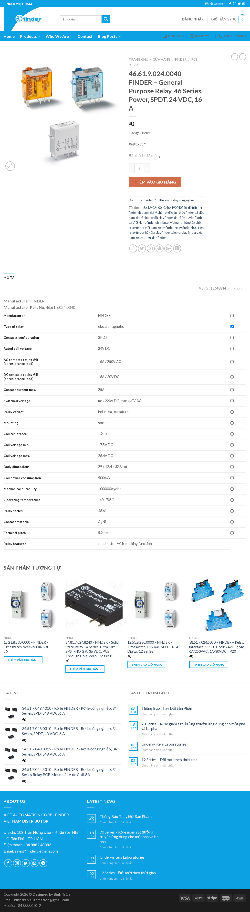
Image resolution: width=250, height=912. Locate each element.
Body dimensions (17, 467)
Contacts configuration (22, 338)
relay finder (166, 228)
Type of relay (14, 327)
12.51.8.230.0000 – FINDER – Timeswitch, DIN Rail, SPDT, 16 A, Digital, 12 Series (153, 646)
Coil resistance (15, 434)
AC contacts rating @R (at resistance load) (21, 362)
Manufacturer (14, 316)
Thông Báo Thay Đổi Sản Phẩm (167, 708)
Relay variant (14, 412)
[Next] (246, 629)
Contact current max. (20, 390)
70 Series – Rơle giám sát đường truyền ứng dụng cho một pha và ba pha (193, 726)
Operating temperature (22, 500)
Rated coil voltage (18, 348)
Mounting (11, 423)
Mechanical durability (20, 489)
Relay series (13, 511)
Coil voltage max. (17, 456)
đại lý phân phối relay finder (154, 218)
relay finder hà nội (141, 232)
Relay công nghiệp (183, 200)
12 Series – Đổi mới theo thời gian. (169, 759)
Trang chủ (138, 59)
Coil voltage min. (16, 445)
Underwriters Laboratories (163, 744)
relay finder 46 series (189, 228)
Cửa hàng (161, 59)
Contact (85, 36)
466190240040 (176, 208)
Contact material (17, 522)
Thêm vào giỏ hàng (155, 182)
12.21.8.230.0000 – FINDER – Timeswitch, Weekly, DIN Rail (26, 644)
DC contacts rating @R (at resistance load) (21, 377)
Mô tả (9, 278)
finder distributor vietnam (163, 222)
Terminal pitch (15, 533)
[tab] (9, 277)
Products (28, 36)
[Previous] (4, 629)
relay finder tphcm (166, 232)
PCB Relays (161, 200)
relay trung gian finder (151, 238)
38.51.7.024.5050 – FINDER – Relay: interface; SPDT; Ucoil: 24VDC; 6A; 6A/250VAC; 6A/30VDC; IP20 (216, 646)
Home (9, 36)
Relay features (15, 544)
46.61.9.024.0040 (153, 208)
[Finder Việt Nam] (28, 19)
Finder (181, 59)
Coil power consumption (22, 478)
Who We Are (57, 36)
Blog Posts (107, 36)
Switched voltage (17, 401)
